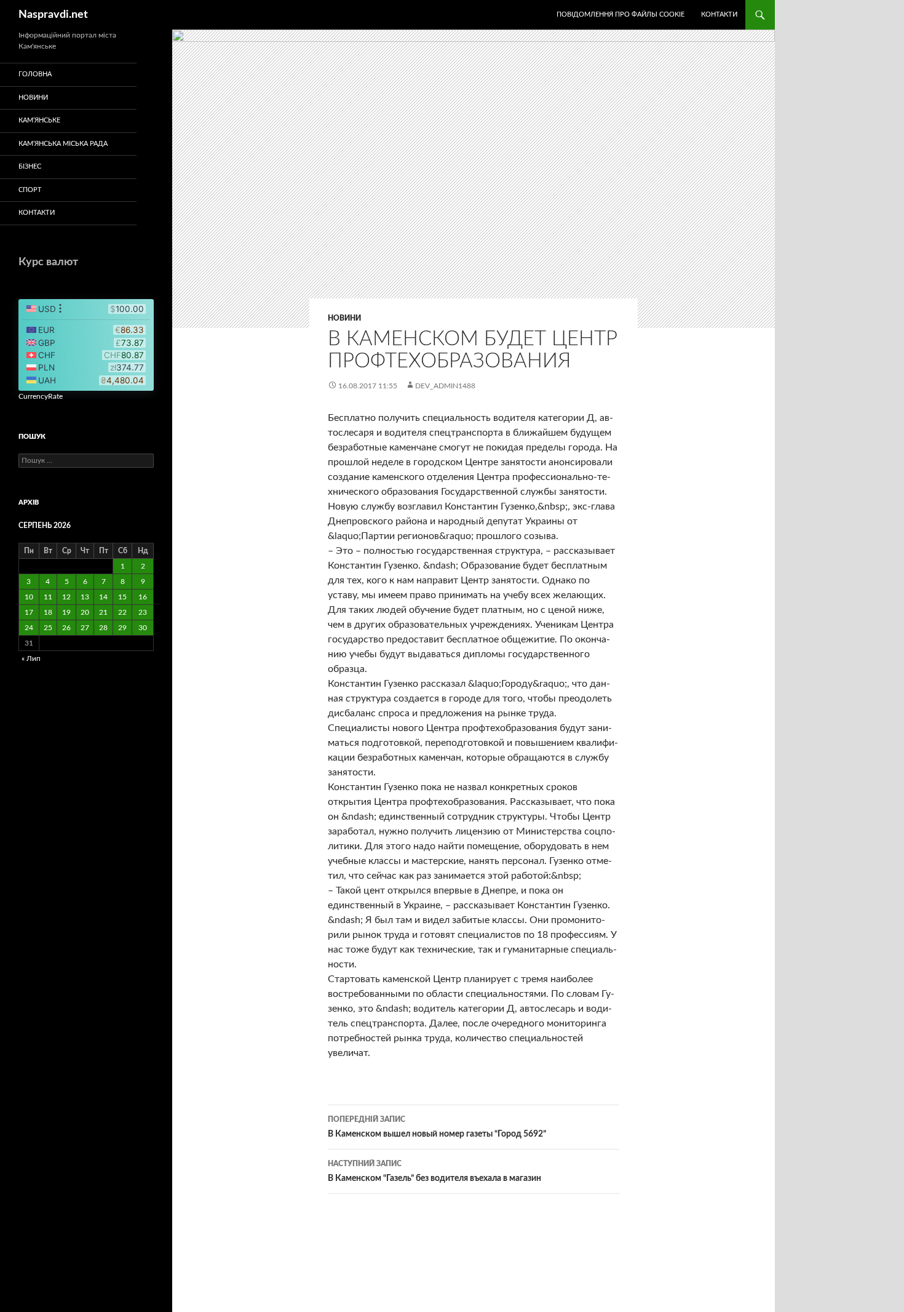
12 (66, 597)
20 (85, 612)
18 (48, 612)
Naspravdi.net (53, 14)
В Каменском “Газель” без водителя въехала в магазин (434, 1171)
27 (85, 627)
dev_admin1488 (445, 386)
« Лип (31, 658)
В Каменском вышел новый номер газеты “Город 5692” (437, 1127)
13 (85, 597)
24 (29, 627)
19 (66, 612)
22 (122, 612)
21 (103, 612)
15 (122, 597)
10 (29, 597)
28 (103, 627)
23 (142, 612)
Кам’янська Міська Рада (63, 143)
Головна (35, 74)
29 (122, 627)
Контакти (719, 14)
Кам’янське (39, 120)
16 (142, 597)
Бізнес (29, 166)
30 (142, 627)
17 (29, 612)
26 (66, 627)
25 (48, 627)
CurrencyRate (40, 396)
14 (103, 597)
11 (48, 597)
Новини (344, 318)
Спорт (30, 189)
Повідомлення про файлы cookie (620, 14)
